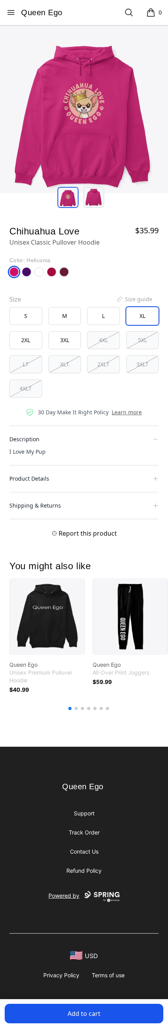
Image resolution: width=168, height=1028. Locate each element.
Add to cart (84, 1013)
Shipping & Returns (35, 505)
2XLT (103, 364)
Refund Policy (84, 870)
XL (142, 316)
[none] (134, 299)
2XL (25, 340)
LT (26, 364)
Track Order (84, 832)
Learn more (127, 412)
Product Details (29, 478)
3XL (64, 340)
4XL (103, 340)
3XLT (142, 364)
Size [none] (15, 299)
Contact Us (84, 851)
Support (84, 813)
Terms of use (108, 975)
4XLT (26, 388)
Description (24, 439)
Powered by (63, 895)
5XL (142, 340)
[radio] (25, 316)
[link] (47, 616)
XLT (64, 364)
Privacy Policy (61, 975)
